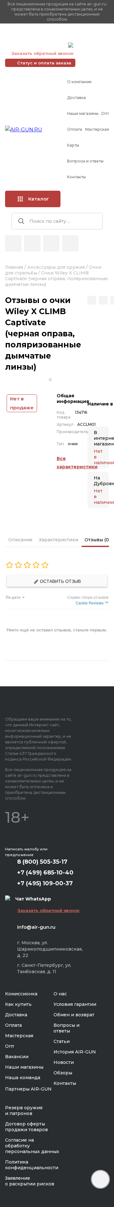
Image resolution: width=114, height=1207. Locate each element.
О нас (60, 994)
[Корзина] (70, 243)
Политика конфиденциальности (31, 1165)
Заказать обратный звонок (42, 53)
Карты (73, 145)
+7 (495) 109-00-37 (35, 45)
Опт (105, 113)
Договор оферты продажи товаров (26, 1126)
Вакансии (16, 1056)
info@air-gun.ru (36, 927)
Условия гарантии (75, 1004)
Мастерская (97, 129)
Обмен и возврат (74, 1015)
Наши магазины (82, 113)
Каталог (38, 199)
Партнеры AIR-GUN (28, 1089)
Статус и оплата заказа (44, 62)
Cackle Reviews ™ (92, 602)
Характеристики (58, 540)
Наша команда (22, 1077)
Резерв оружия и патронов (23, 1110)
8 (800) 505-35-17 (42, 861)
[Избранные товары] (51, 243)
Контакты (76, 177)
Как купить (18, 1004)
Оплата (74, 129)
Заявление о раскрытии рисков (29, 1181)
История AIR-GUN (75, 1052)
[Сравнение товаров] (32, 243)
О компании (79, 81)
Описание (20, 540)
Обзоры (63, 1073)
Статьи (62, 1041)
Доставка (76, 97)
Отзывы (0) (97, 540)
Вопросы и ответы (85, 161)
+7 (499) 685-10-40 (35, 37)
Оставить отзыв (60, 581)
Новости (64, 1062)
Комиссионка (21, 994)
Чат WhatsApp (91, 46)
